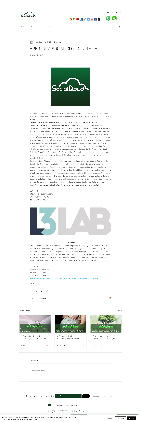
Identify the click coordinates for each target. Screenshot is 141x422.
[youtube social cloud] (77, 19)
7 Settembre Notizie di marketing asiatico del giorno (33, 337)
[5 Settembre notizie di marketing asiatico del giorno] (106, 324)
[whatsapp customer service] (108, 18)
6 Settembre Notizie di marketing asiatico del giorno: (69, 337)
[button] (74, 19)
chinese (40, 27)
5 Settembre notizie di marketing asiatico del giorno (105, 337)
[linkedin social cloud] (81, 19)
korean (58, 27)
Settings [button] (110, 418)
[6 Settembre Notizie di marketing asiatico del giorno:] (70, 324)
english (31, 27)
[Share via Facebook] (31, 291)
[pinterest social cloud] (84, 19)
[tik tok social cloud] (99, 19)
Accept (131, 418)
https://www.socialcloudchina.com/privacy (22, 419)
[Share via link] (47, 291)
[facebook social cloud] (95, 19)
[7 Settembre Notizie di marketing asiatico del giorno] (35, 324)
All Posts (21, 27)
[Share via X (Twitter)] (36, 291)
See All (120, 310)
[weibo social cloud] (70, 19)
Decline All (120, 418)
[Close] (138, 418)
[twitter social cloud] (88, 19)
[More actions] (110, 42)
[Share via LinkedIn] (42, 291)
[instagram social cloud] (92, 19)
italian (50, 27)
